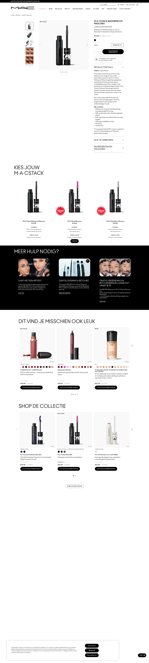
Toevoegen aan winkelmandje (113, 52)
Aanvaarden (92, 645)
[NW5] (118, 367)
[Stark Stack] (96, 452)
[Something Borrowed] (32, 367)
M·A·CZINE (96, 8)
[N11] (98, 367)
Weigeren (92, 650)
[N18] (109, 367)
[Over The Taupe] (49, 367)
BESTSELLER (58, 8)
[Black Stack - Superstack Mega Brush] (59, 452)
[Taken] (44, 367)
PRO (103, 8)
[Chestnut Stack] (64, 452)
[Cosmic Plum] (85, 367)
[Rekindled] (47, 367)
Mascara (29, 15)
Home (12, 15)
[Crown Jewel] (70, 367)
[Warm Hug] (29, 367)
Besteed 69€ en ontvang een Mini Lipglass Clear (25, 1)
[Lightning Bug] (88, 367)
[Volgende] (53, 367)
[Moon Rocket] (76, 367)
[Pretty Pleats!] (26, 367)
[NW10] (121, 367)
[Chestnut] (41, 367)
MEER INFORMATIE (64, 293)
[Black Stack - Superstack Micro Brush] (62, 452)
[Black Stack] (95, 40)
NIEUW (51, 8)
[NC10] (115, 367)
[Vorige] (21, 367)
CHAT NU (21, 293)
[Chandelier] (79, 367)
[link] (33, 280)
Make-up (18, 15)
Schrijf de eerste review (74, 486)
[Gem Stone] (73, 367)
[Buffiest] (38, 367)
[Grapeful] (59, 367)
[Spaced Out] (67, 367)
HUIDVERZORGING (78, 8)
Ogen (23, 15)
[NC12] (124, 367)
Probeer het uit (117, 45)
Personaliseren (92, 655)
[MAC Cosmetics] (22, 8)
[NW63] (112, 367)
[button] (142, 655)
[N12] (103, 367)
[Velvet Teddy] (23, 367)
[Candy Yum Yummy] (62, 367)
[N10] (101, 367)
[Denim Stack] (21, 452)
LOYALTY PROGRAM (124, 8)
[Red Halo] (82, 367)
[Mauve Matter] (91, 367)
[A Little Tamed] (35, 367)
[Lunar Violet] (64, 367)
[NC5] (106, 367)
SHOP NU (33, 241)
